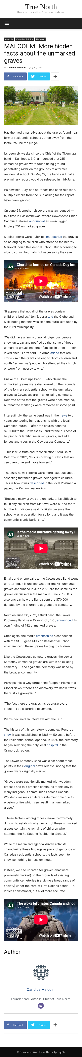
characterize (53, 237)
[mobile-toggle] (6, 23)
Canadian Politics (24, 39)
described (37, 483)
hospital (52, 745)
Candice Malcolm (17, 67)
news (63, 415)
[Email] (41, 1006)
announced (37, 221)
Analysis (9, 39)
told (50, 316)
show (8, 735)
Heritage (40, 39)
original (29, 766)
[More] (55, 76)
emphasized (44, 636)
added (54, 353)
